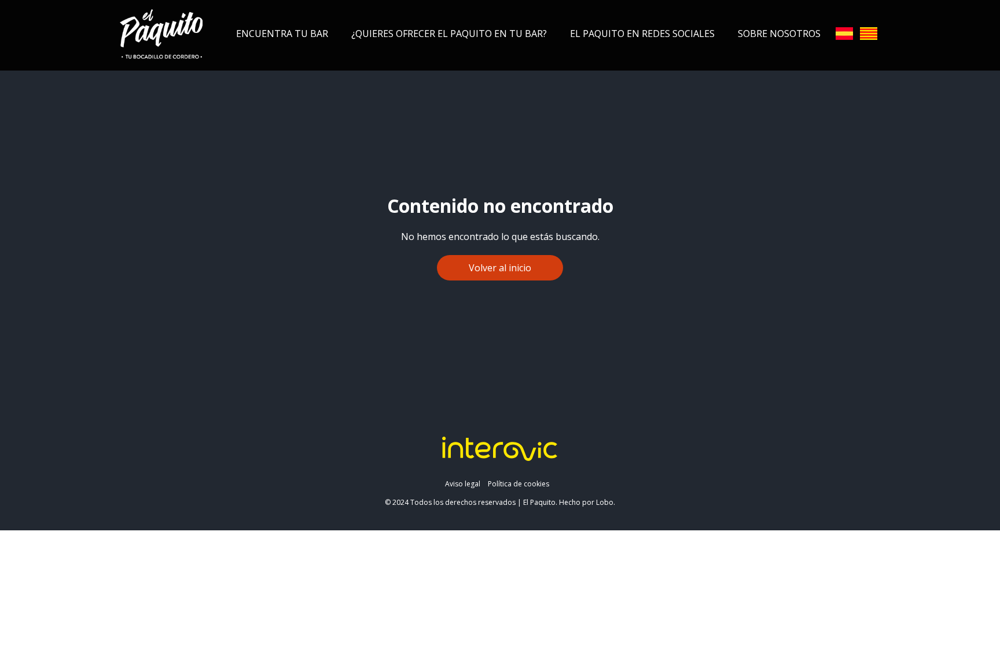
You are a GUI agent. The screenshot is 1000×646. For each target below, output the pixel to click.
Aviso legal (462, 484)
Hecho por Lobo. (587, 502)
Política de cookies (518, 484)
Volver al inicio (500, 267)
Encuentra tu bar (282, 33)
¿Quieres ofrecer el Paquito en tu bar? (449, 33)
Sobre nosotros (779, 33)
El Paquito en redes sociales (642, 33)
